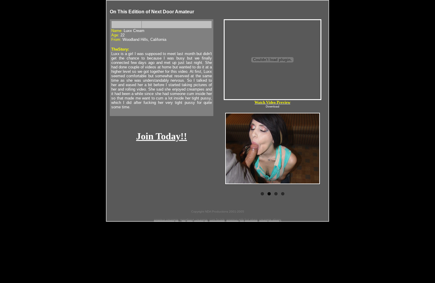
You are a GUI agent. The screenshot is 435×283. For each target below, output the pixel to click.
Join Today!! (161, 136)
